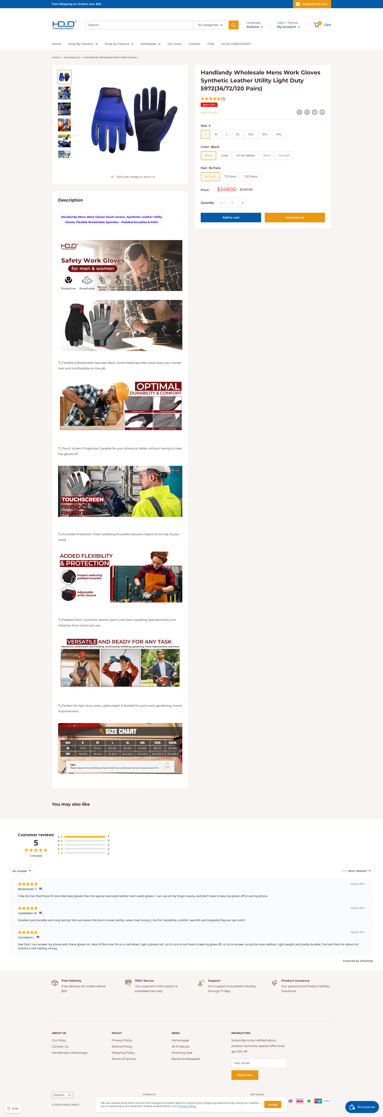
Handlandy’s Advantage (69, 1053)
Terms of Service (124, 1059)
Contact (194, 44)
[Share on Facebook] (299, 112)
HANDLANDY (209, 112)
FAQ (210, 44)
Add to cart (230, 217)
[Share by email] (322, 112)
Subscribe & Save (315, 4)
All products (72, 57)
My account (287, 27)
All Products (181, 1046)
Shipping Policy (123, 1053)
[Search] (234, 25)
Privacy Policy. (187, 1106)
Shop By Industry (80, 44)
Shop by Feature (117, 44)
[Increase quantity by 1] (242, 203)
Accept (273, 1104)
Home (56, 44)
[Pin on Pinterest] (307, 112)
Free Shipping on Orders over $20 (76, 4)
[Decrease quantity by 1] (221, 203)
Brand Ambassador (186, 1059)
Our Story (175, 44)
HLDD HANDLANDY (236, 44)
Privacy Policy (122, 1040)
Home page (180, 1040)
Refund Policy (122, 1046)
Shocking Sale (182, 1053)
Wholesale (148, 44)
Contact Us (60, 1046)
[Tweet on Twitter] (314, 112)
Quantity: (208, 203)
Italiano (59, 1094)
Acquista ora (294, 217)
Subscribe (244, 1075)
